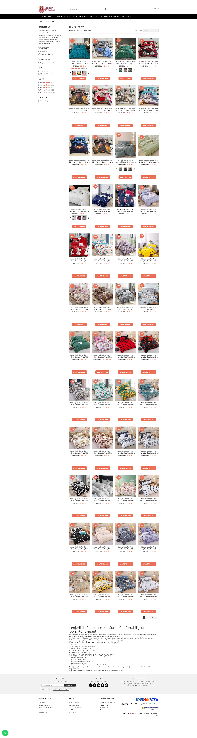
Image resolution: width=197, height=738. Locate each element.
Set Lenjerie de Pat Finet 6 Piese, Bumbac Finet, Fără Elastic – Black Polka (148, 356)
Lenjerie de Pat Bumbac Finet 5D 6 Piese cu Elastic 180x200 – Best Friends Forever (125, 109)
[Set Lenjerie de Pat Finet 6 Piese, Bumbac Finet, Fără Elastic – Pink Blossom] (102, 342)
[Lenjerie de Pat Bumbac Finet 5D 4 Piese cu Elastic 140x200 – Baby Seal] (148, 95)
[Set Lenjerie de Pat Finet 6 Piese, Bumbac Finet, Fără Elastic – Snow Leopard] (79, 390)
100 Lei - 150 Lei (45, 71)
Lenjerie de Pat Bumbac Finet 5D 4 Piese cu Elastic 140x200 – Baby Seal (149, 109)
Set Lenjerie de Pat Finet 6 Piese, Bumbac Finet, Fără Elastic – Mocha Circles (102, 452)
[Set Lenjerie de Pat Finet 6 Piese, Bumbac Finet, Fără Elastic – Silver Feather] (125, 294)
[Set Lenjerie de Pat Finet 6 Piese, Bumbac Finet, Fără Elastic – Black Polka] (148, 342)
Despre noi (41, 703)
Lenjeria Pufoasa (45, 63)
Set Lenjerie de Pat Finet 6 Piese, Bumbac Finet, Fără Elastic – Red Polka (125, 356)
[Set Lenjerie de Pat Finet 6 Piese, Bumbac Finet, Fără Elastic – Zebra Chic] (79, 486)
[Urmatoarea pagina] (155, 617)
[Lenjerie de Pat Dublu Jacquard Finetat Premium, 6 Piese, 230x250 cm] (125, 145)
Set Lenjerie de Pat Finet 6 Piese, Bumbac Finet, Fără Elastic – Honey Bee (102, 596)
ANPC (71, 710)
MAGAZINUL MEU (45, 698)
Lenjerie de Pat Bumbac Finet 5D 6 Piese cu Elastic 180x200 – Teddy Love (149, 62)
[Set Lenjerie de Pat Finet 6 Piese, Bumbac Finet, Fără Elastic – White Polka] (148, 486)
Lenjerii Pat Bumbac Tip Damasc (48, 37)
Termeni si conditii (44, 705)
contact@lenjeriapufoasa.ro (139, 685)
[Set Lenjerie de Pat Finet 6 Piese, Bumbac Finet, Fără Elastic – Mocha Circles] (102, 438)
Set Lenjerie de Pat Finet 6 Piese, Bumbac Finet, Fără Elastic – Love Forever (79, 260)
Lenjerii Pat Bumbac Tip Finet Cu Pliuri (49, 35)
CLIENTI (72, 698)
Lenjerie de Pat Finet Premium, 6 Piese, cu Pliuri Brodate (79, 62)
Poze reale (72, 712)
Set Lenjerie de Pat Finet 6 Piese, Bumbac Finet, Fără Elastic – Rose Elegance (79, 308)
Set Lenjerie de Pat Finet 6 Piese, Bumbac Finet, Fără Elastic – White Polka (148, 500)
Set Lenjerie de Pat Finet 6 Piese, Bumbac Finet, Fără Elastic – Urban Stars (148, 308)
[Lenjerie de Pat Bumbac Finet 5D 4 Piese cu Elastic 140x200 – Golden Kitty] (102, 145)
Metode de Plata (74, 703)
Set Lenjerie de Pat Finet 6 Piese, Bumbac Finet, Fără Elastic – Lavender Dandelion (148, 548)
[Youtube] (98, 685)
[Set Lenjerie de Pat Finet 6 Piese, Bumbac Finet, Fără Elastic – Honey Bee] (102, 582)
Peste (42, 83)
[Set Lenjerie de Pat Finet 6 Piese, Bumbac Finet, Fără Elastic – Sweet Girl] (125, 195)
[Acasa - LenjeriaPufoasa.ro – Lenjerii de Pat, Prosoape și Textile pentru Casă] (48, 9)
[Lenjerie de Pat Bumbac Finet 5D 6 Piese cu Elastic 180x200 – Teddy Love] (148, 48)
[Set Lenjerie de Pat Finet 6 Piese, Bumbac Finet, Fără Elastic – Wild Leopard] (102, 294)
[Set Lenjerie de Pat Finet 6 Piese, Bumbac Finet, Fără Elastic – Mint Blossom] (102, 390)
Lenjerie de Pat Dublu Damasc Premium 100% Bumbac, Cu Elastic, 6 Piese (125, 62)
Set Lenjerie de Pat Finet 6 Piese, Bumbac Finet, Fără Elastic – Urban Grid (125, 548)
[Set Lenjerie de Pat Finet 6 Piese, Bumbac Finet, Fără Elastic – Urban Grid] (125, 534)
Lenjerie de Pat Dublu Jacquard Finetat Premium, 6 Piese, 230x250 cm (125, 161)
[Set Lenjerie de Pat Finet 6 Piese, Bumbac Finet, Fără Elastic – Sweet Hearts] (148, 582)
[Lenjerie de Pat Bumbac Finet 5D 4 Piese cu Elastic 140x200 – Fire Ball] (79, 145)
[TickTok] (102, 685)
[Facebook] (91, 685)
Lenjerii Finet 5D (43, 33)
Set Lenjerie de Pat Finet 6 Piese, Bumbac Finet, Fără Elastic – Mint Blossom (102, 404)
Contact (40, 710)
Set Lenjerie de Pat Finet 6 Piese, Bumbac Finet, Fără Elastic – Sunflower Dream (125, 404)
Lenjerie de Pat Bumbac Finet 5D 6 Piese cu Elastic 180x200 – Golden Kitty (79, 109)
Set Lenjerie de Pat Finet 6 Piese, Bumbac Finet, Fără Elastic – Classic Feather (148, 452)
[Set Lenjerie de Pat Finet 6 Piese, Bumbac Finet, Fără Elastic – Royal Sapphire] (148, 390)
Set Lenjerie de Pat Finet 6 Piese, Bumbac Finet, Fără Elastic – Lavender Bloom (148, 210)
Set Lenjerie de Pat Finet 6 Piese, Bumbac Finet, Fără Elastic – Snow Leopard (79, 404)
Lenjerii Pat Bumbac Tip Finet (47, 30)
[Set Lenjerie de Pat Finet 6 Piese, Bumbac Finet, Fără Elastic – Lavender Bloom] (148, 196)
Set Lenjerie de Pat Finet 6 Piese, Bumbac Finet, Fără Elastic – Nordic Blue (125, 452)
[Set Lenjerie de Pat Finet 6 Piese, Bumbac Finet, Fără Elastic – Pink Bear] (125, 486)
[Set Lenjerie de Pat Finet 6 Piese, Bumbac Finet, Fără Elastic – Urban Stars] (148, 294)
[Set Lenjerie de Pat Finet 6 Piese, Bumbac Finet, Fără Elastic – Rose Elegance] (79, 294)
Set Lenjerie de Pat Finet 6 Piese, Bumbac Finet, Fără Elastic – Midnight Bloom (125, 596)
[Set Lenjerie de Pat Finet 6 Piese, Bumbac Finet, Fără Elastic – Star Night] (102, 195)
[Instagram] (106, 685)
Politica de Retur (74, 705)
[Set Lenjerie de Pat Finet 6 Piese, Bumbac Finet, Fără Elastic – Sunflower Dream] (125, 390)
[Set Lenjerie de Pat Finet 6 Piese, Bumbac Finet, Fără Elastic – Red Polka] (125, 342)
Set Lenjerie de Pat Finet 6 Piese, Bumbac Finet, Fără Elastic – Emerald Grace (79, 356)
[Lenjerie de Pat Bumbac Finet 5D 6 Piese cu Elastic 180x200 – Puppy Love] (102, 95)
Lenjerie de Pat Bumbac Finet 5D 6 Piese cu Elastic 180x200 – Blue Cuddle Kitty (102, 62)
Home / (41, 21)
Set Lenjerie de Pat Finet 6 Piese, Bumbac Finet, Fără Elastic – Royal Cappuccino (79, 596)
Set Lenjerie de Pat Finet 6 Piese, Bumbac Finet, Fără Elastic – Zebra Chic (79, 500)
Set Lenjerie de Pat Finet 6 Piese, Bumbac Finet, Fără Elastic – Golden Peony (79, 452)
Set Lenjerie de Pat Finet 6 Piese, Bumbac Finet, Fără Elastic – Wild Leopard (102, 308)
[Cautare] (105, 9)
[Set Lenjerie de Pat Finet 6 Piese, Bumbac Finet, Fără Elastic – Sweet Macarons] (102, 245)
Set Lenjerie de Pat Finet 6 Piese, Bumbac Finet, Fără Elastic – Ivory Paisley (102, 548)
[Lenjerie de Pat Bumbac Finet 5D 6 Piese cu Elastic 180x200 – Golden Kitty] (79, 95)
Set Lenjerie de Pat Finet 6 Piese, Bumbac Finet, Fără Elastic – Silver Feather (125, 308)
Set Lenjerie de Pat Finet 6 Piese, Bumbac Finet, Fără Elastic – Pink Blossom (102, 356)
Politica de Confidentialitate (61, 690)
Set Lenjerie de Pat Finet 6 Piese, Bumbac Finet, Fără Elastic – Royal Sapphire (148, 404)
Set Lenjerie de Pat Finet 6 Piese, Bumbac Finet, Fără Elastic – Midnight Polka (79, 548)
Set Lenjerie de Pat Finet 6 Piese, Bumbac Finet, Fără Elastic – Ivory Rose (102, 500)
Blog (129, 16)
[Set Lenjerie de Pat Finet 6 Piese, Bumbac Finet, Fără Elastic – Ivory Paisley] (102, 534)
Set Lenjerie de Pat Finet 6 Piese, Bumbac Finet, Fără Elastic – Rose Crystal (125, 260)
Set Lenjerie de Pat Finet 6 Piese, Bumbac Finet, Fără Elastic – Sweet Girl (125, 210)
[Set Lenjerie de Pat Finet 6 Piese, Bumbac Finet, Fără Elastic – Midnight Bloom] (125, 582)
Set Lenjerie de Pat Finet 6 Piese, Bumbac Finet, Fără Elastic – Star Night (102, 210)
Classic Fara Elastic (45, 54)
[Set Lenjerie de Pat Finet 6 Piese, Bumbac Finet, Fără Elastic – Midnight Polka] (79, 534)
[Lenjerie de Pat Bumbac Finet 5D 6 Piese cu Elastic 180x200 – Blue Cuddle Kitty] (102, 48)
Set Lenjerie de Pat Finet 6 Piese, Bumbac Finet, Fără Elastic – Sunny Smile (148, 260)
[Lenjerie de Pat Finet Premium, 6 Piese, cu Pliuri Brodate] (79, 48)
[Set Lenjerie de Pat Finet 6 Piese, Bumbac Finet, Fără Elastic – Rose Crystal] (125, 245)
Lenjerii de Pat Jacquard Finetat (47, 39)
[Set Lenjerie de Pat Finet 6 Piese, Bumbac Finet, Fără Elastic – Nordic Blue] (125, 438)
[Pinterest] (94, 685)
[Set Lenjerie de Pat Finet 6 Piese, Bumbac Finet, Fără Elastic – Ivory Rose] (102, 486)
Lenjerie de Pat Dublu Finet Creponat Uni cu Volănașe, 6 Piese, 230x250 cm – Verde (148, 161)
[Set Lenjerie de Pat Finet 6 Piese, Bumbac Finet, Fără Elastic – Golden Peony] (79, 438)
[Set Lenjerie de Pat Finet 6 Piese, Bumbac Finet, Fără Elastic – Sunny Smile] (148, 245)
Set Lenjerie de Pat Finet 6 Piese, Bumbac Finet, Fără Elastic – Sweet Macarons (102, 260)
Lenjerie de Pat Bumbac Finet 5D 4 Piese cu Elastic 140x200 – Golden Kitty (102, 161)
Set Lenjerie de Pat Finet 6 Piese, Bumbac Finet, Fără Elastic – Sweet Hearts (148, 596)
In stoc (42, 101)
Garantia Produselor (75, 707)
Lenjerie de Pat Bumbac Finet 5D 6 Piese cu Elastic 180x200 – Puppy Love (102, 109)
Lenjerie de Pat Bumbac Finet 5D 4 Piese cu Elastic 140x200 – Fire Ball (79, 161)
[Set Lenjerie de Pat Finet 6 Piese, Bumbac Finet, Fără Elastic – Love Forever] (79, 245)
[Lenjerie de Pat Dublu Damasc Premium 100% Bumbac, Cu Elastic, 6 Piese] (125, 49)
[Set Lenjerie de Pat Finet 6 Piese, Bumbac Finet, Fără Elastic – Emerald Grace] (79, 342)
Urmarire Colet (42, 712)
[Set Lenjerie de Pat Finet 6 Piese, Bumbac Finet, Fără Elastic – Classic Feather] (148, 438)
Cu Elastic (43, 52)
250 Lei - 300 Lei (45, 74)
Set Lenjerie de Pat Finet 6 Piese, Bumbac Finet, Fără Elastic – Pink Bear (125, 500)
